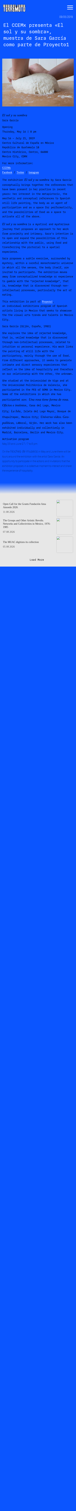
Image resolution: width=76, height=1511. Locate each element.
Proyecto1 (47, 301)
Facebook (7, 172)
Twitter (20, 172)
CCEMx (6, 167)
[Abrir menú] (70, 7)
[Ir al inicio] (14, 7)
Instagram (34, 172)
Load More (37, 559)
